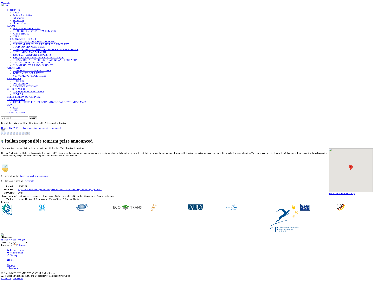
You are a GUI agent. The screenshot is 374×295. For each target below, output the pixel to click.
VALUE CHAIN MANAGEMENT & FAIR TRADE (38, 57)
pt (11, 239)
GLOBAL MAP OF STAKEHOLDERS (32, 70)
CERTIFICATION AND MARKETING (32, 62)
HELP (16, 36)
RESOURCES (14, 78)
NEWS (10, 104)
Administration (16, 252)
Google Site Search (16, 112)
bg (21, 239)
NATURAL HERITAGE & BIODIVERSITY (34, 41)
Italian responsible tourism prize (34, 176)
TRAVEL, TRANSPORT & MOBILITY (32, 55)
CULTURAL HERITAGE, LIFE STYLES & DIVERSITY (41, 44)
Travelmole (29, 181)
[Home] (4, 5)
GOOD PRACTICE (16, 89)
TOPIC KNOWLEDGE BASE (22, 39)
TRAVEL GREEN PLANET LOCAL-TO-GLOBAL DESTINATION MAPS (49, 102)
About (16, 12)
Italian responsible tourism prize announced (41, 128)
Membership (18, 20)
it (9, 239)
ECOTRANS (13, 10)
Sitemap (13, 255)
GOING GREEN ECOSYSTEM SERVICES (34, 31)
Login (12, 265)
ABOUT (11, 26)
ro (19, 239)
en (2, 239)
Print (11, 260)
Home (4, 128)
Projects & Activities (22, 15)
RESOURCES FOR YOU (25, 86)
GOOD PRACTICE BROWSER (28, 91)
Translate (23, 245)
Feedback (13, 268)
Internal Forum (16, 250)
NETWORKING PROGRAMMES (29, 76)
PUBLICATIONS (21, 83)
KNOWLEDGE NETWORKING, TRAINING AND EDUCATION (45, 60)
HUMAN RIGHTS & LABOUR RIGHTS (33, 65)
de (7, 239)
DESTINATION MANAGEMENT (29, 52)
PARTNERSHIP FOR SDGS (26, 28)
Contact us (6, 278)
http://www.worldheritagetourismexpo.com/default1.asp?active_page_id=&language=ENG (60, 189)
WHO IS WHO (14, 68)
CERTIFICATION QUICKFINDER (24, 97)
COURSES (18, 81)
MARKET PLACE (16, 99)
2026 (15, 110)
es (14, 239)
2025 (15, 107)
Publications (18, 18)
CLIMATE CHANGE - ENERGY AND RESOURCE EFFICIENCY (45, 49)
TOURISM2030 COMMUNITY (28, 73)
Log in (6, 2)
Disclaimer (18, 278)
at (24, 239)
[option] (19, 210)
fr (4, 239)
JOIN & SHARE (21, 33)
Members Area (19, 23)
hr (16, 239)
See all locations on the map (342, 193)
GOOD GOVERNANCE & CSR (29, 47)
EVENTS (13, 128)
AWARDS (18, 94)
